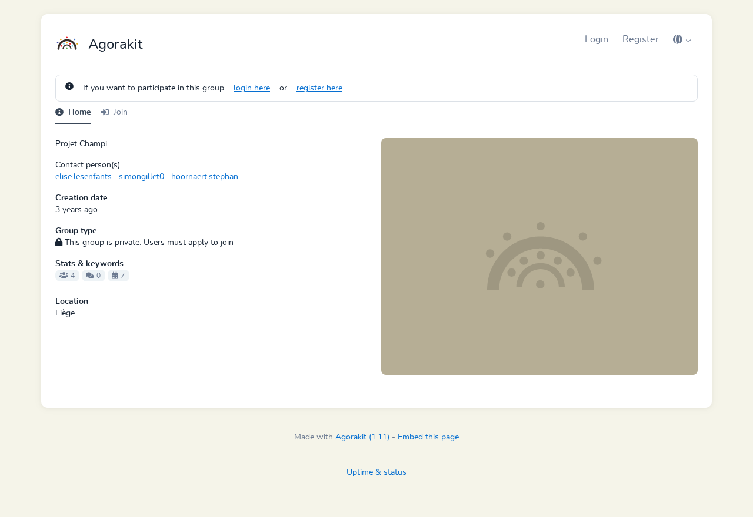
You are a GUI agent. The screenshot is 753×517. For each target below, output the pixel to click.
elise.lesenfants (83, 177)
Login (596, 39)
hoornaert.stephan (204, 177)
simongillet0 (141, 177)
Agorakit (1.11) (362, 437)
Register (640, 39)
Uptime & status (376, 472)
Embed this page (428, 437)
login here (252, 88)
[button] (682, 39)
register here (319, 88)
